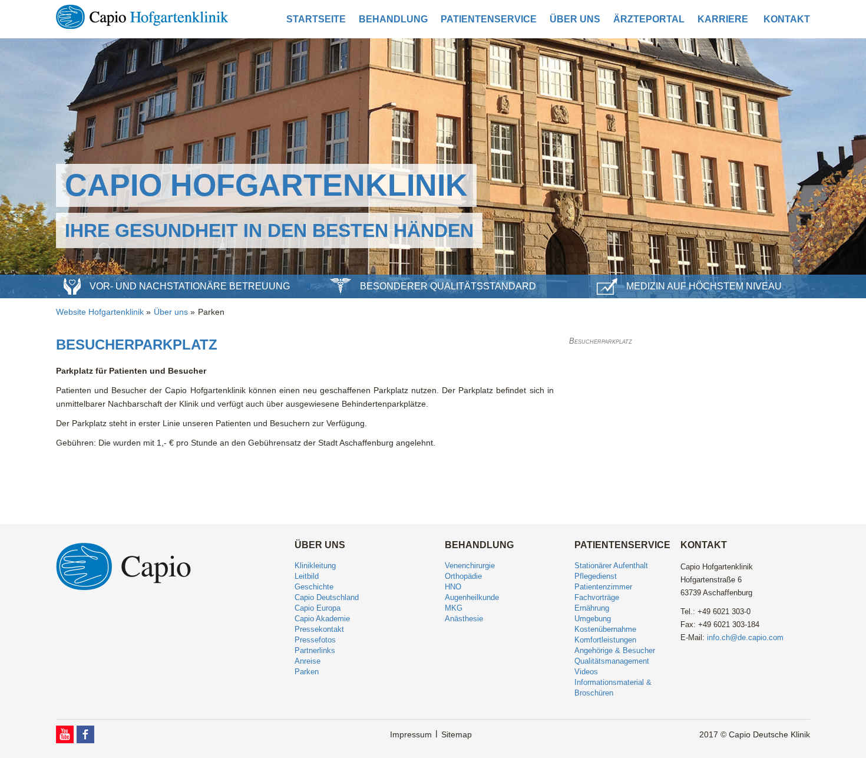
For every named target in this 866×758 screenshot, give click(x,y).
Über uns (575, 19)
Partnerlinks (315, 650)
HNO (453, 586)
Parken (211, 312)
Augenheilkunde (472, 597)
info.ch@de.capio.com (745, 637)
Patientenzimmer (603, 586)
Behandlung (393, 19)
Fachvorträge (596, 597)
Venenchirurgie (470, 565)
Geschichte (314, 586)
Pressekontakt (319, 629)
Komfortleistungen (605, 639)
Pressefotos (315, 639)
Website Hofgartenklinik (100, 312)
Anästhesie (464, 618)
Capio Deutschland (327, 597)
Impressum (411, 734)
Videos (586, 671)
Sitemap (456, 734)
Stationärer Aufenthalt (611, 565)
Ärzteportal (649, 19)
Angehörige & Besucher (614, 650)
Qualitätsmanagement (611, 661)
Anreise (307, 661)
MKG (453, 608)
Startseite (316, 19)
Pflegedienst (595, 576)
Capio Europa (318, 608)
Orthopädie (463, 576)
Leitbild (307, 576)
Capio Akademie (322, 618)
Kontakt (786, 19)
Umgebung (592, 618)
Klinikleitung (315, 565)
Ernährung (591, 608)
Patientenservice (489, 19)
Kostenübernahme (605, 629)
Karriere (723, 19)
